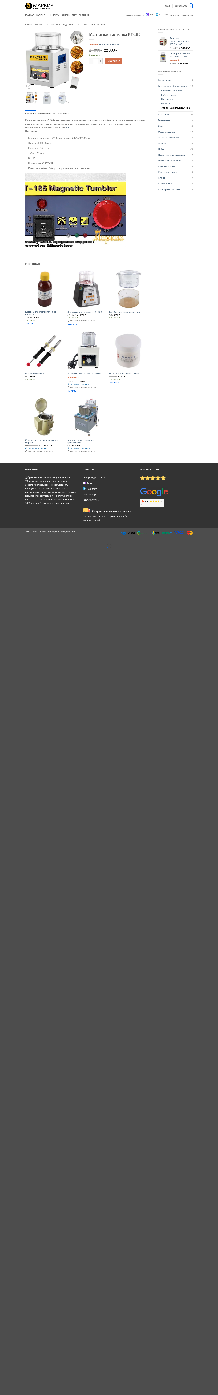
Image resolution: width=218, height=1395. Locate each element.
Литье (161, 126)
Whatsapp (174, 15)
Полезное (84, 15)
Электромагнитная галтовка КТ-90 (84, 373)
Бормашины (164, 80)
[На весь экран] (10, 541)
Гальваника (164, 114)
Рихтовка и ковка (166, 166)
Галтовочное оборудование (60, 25)
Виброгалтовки (168, 95)
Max (151, 14)
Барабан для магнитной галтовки (125, 312)
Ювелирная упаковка (169, 189)
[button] (184, 6)
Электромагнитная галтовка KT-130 (84, 312)
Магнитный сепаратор (35, 373)
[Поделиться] (18, 541)
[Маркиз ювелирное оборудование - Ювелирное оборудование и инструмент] (39, 6)
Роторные (165, 103)
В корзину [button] (30, 324)
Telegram (163, 14)
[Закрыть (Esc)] (26, 541)
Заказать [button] (72, 391)
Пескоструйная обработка (171, 154)
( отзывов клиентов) (109, 44)
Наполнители (167, 99)
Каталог (40, 15)
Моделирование (166, 131)
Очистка (162, 143)
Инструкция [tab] (63, 113)
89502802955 (187, 15)
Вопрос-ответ (69, 15)
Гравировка (164, 120)
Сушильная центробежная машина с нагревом (42, 441)
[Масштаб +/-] (2, 541)
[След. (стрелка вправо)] (10, 551)
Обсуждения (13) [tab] (46, 113)
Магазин (39, 25)
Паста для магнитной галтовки (124, 373)
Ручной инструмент (168, 172)
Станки (161, 177)
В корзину (114, 61)
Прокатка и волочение (169, 160)
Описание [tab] (30, 113)
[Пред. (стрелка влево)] (2, 551)
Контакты (54, 15)
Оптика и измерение (168, 137)
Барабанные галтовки (171, 90)
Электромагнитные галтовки (90, 25)
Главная (29, 15)
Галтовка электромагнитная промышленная (80, 441)
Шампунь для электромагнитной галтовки (40, 313)
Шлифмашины (165, 183)
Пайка (161, 149)
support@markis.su (135, 15)
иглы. (68, 127)
